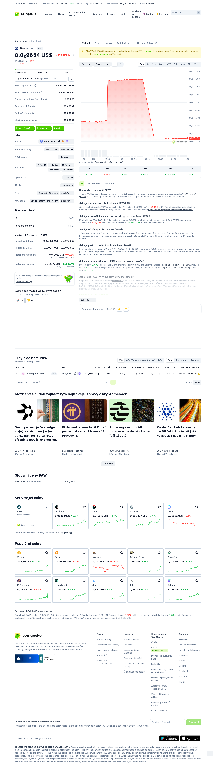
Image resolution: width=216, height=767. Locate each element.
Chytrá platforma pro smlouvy (176, 267)
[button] (51, 149)
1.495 (36, 4)
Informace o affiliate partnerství (28, 362)
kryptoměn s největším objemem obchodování (170, 209)
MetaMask (117, 280)
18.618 (23, 4)
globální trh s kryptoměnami (176, 265)
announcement (101, 54)
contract (148, 51)
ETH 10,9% (132, 4)
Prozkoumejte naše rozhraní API (109, 162)
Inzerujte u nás (23, 282)
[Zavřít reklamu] (46, 507)
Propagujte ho (63, 532)
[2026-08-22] (189, 64)
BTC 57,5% (122, 4)
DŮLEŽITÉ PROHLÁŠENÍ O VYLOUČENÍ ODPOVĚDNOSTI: (42, 747)
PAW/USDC (67, 373)
